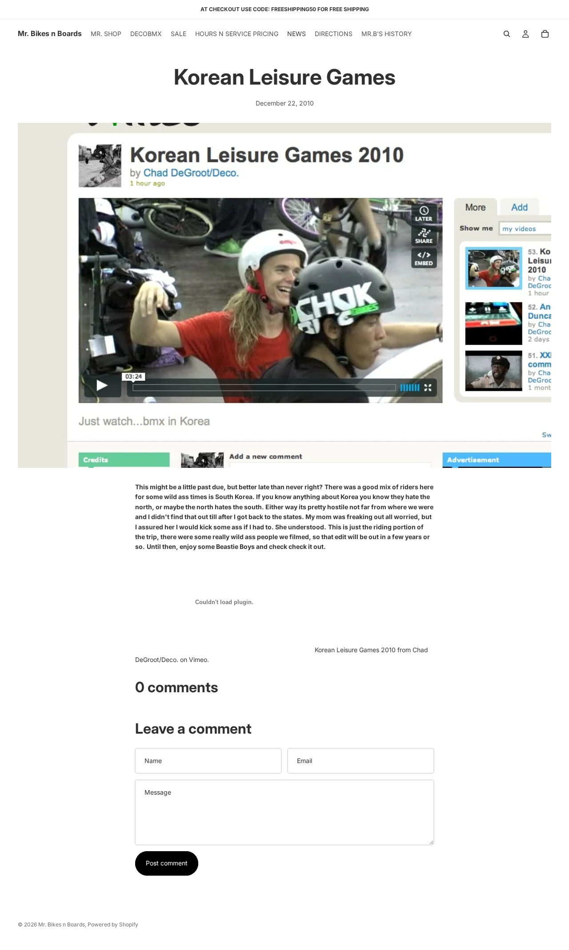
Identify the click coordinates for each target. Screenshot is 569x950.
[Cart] (545, 34)
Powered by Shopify (113, 924)
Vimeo (198, 659)
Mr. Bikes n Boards (61, 924)
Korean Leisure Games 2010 (355, 650)
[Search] (507, 34)
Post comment (167, 863)
